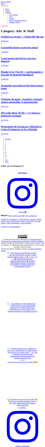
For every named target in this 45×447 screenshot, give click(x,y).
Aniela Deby (30, 221)
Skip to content (6, 2)
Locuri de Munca (25, 223)
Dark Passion (15, 221)
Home (7, 9)
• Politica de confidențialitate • (11, 227)
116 (6, 160)
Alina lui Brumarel (12, 223)
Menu (3, 4)
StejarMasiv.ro (13, 219)
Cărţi (10, 17)
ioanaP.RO (4, 219)
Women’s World (14, 22)
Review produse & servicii (18, 20)
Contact (7, 11)
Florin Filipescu (24, 219)
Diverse (11, 18)
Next (6, 162)
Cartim (8, 221)
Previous (8, 139)
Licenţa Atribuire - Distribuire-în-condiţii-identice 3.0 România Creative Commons (22, 240)
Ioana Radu (4, 5)
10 (6, 156)
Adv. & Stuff (13, 15)
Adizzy (23, 221)
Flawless (33, 219)
